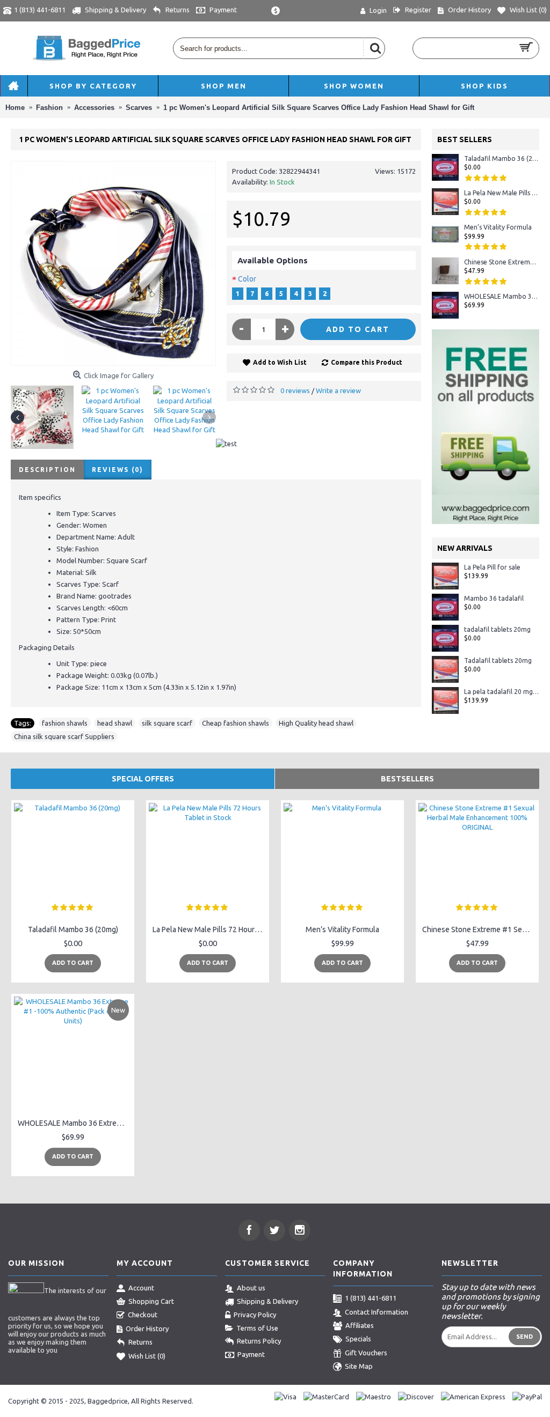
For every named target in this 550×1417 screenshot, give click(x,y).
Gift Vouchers (366, 1352)
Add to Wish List (280, 362)
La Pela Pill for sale (492, 567)
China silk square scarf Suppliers (64, 736)
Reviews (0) (117, 469)
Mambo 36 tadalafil (494, 598)
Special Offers (143, 778)
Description (47, 469)
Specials (358, 1339)
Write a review (338, 390)
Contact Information (376, 1312)
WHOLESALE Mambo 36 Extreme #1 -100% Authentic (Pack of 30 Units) (501, 296)
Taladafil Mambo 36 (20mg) (501, 158)
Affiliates (359, 1325)
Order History (147, 1328)
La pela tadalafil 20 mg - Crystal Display (501, 691)
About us (251, 1287)
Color (247, 279)
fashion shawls (65, 723)
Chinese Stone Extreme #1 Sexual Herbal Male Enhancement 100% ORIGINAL (501, 262)
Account (141, 1287)
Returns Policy (259, 1341)
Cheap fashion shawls (235, 723)
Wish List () (146, 1356)
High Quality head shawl (316, 723)
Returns (140, 1342)
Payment (251, 1354)
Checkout (142, 1315)
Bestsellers (407, 778)
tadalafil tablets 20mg (497, 629)
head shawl (114, 723)
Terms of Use (257, 1328)
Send (524, 1336)
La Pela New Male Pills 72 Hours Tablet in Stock (501, 192)
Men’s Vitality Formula (498, 227)
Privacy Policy (255, 1315)
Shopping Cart (151, 1301)
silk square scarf (167, 723)
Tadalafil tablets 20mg (498, 660)
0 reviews (295, 390)
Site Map (359, 1366)
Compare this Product (366, 362)
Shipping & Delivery (267, 1301)
